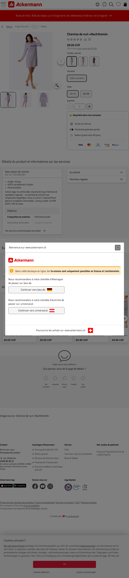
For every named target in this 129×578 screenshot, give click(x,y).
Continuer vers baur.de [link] (33, 290)
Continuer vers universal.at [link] (33, 310)
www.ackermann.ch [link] (74, 330)
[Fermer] (117, 247)
